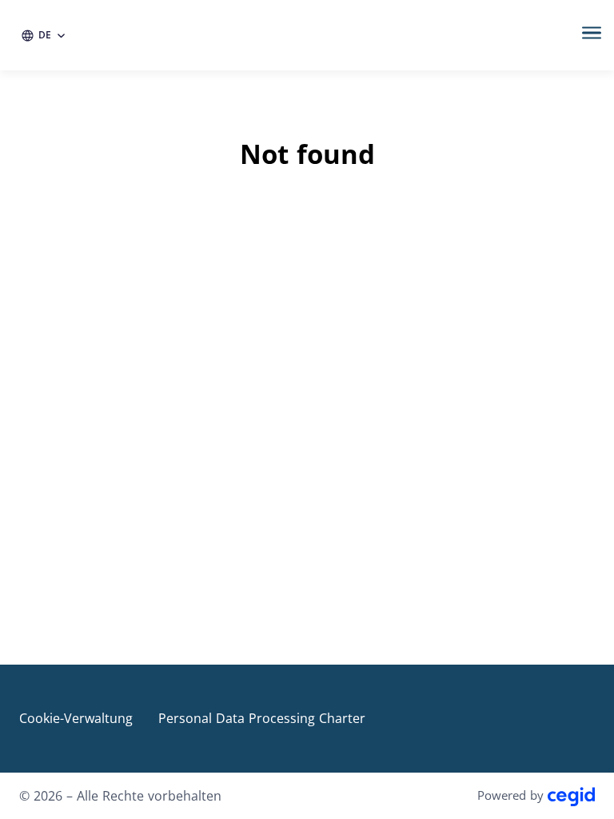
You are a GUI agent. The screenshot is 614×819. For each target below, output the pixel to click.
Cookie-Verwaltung (76, 718)
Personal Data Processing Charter (261, 718)
